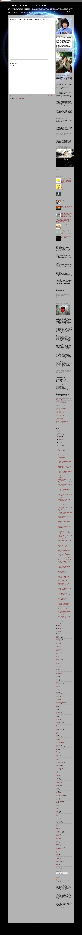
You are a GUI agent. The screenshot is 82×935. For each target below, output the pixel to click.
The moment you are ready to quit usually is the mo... (64, 558)
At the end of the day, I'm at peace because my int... (64, 564)
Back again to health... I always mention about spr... (64, 577)
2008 (59, 633)
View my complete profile (61, 907)
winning (57, 864)
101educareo (58, 639)
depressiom (58, 703)
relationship (58, 819)
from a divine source (60, 746)
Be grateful (58, 663)
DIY (57, 709)
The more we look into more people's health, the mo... (63, 604)
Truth (57, 854)
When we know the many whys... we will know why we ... (65, 614)
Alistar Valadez (59, 649)
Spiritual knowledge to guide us (62, 421)
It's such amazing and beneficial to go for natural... (64, 609)
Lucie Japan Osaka (60, 415)
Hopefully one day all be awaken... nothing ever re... (64, 480)
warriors (57, 858)
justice (57, 778)
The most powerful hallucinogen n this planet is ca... (64, 519)
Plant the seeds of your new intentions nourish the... (63, 530)
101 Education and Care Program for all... (28, 5)
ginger (57, 749)
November (61, 434)
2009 (59, 631)
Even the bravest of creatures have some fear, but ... (65, 459)
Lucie (59, 879)
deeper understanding (60, 702)
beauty (57, 679)
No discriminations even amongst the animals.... (65, 225)
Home (32, 96)
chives (57, 692)
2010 (59, 630)
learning (57, 785)
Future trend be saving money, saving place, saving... (64, 584)
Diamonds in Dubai (60, 404)
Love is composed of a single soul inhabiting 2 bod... (64, 517)
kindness (58, 779)
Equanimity (58, 726)
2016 (59, 431)
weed (57, 862)
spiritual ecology (59, 835)
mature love (58, 794)
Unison (57, 855)
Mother (57, 799)
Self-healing (58, 821)
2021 (59, 428)
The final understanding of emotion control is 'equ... (65, 508)
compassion (58, 693)
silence (57, 825)
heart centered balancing (61, 763)
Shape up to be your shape (61, 419)
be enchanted (59, 662)
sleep (57, 828)
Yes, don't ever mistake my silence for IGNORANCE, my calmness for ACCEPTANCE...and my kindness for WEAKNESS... (63, 221)
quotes (57, 818)
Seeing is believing (59, 418)
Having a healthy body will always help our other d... (64, 612)
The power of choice (60, 847)
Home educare (59, 411)
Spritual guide (59, 838)
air (56, 647)
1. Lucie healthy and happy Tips (62, 399)
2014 (59, 623)
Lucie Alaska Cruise (60, 412)
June (60, 442)
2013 (59, 625)
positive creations (59, 814)
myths (57, 805)
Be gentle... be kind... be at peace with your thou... (64, 448)
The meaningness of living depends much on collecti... (65, 503)
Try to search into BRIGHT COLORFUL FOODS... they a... (64, 594)
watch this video (59, 861)
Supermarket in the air (60, 422)
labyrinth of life (59, 782)
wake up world (59, 857)
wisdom (57, 865)
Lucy (57, 791)
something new (59, 832)
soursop (57, 834)
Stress (57, 842)
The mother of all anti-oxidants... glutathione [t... (64, 477)
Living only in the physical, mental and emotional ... (64, 527)
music (57, 804)
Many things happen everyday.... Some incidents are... (64, 510)
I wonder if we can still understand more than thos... (64, 569)
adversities (58, 644)
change (57, 690)
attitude (57, 657)
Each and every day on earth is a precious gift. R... (64, 450)
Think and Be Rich (59, 424)
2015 (59, 433)
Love (57, 789)
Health (57, 761)
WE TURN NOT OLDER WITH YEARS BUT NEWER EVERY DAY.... (64, 532)
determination (59, 705)
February (60, 445)
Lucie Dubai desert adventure (62, 414)
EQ (57, 725)
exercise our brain (59, 729)
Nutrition (57, 808)
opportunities (58, 809)
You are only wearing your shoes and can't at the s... (64, 455)
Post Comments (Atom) (19, 98)
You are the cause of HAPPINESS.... (65, 559)
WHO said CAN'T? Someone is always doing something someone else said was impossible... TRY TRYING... (66, 215)
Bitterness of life (59, 683)
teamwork (58, 845)
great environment (59, 756)
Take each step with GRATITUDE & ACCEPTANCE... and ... (65, 513)
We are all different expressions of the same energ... (64, 505)
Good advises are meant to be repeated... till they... (64, 617)
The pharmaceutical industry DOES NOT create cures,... (65, 472)
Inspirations (58, 771)
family (57, 733)
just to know (58, 776)
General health (59, 748)
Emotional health (59, 722)
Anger (57, 650)
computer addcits (59, 695)
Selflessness (58, 824)
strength (57, 841)
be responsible (59, 673)
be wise (57, 676)
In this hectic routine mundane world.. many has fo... (64, 607)
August (60, 439)
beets (57, 680)
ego (57, 720)
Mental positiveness (60, 795)
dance (57, 700)
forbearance (58, 738)
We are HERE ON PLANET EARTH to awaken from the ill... (65, 469)
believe (57, 682)
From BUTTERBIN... (62, 579)
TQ (57, 851)
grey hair (58, 758)
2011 (59, 628)
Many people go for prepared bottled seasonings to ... (63, 596)
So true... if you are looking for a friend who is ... (64, 490)
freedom (57, 743)
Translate (65, 874)
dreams (57, 718)
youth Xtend (58, 868)
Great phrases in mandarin (61, 408)
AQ (57, 653)
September (61, 437)
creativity (58, 699)
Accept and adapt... (62, 457)
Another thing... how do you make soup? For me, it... (64, 589)
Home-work (58, 765)
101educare (58, 637)
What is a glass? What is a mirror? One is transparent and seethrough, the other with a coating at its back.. (66, 232)
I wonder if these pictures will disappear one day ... (63, 586)
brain (57, 686)
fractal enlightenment (60, 742)
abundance (58, 643)
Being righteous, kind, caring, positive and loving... (63, 497)
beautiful (58, 677)
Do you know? (59, 713)
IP (56, 772)
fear (57, 735)
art (56, 656)
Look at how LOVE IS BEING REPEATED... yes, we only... (64, 464)
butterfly (57, 687)
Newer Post (13, 96)
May (59, 444)
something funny (59, 831)
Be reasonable (59, 672)
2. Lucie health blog (60, 401)
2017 (59, 430)
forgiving (58, 739)
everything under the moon (61, 728)
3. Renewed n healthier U (61, 402)
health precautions (59, 762)
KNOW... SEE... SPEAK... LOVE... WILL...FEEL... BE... (64, 546)
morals (57, 798)
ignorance (58, 769)
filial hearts (58, 736)
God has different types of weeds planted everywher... (64, 591)
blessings (58, 685)
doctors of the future (60, 715)
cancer (57, 689)
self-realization (59, 822)
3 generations (59, 640)
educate (57, 719)
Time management (59, 848)
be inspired (58, 667)
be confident (58, 660)
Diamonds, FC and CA (60, 405)
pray (57, 815)
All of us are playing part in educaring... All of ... (63, 572)
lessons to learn (59, 786)
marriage (58, 792)
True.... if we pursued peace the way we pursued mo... (65, 453)
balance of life (59, 659)
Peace (57, 812)
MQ (57, 802)
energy (57, 723)
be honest (58, 666)
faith (57, 732)
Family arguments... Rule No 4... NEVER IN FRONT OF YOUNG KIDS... (66, 201)
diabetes (58, 706)
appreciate (58, 652)
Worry (57, 867)
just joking (58, 775)
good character (59, 753)
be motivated (58, 670)
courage (57, 696)
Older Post (51, 96)
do (56, 710)
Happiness (58, 759)
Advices (57, 646)
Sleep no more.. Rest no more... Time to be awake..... (64, 567)
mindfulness (58, 796)
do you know (58, 712)
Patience (58, 811)
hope (57, 766)
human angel (58, 768)
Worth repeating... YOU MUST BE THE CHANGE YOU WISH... (64, 467)
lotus (57, 788)
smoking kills (58, 829)
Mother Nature (59, 801)
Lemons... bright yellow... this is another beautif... (64, 599)
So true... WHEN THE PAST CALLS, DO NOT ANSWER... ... (65, 562)
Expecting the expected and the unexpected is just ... (64, 500)
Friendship (58, 745)
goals (57, 752)
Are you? (60, 514)
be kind (57, 669)
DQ (57, 716)
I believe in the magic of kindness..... (65, 553)
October (60, 436)
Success (57, 844)
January (60, 621)
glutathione (58, 751)
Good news (58, 755)
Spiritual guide (59, 837)
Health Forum (59, 409)
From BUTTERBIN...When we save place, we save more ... (65, 581)
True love (58, 852)
